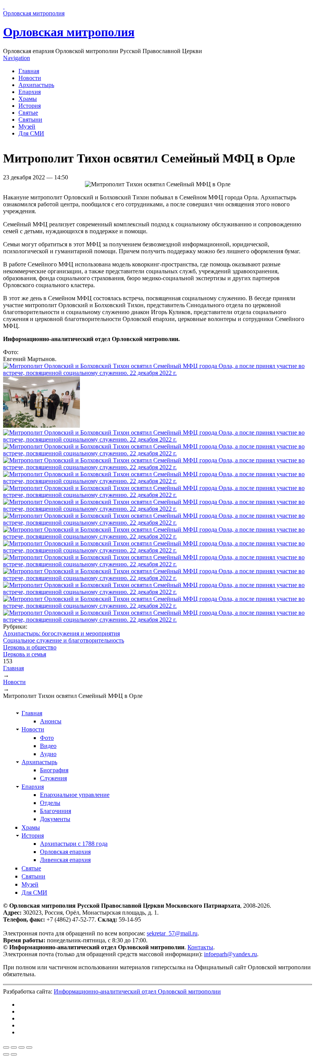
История (29, 105)
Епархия (29, 92)
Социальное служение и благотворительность (63, 640)
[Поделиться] (14, 1047)
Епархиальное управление (74, 794)
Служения (53, 778)
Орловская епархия (65, 851)
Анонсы (50, 721)
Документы (55, 819)
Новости (29, 78)
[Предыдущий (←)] (6, 1054)
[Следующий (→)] (14, 1054)
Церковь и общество (29, 647)
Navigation (16, 58)
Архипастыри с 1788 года (74, 843)
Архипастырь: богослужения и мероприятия (61, 633)
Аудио (48, 754)
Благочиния (55, 811)
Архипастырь (36, 85)
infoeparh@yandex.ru (230, 954)
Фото (47, 737)
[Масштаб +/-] (29, 1047)
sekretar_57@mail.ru (172, 933)
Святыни (30, 119)
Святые (28, 112)
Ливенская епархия (65, 860)
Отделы (50, 803)
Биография (54, 770)
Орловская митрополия (68, 32)
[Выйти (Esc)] (6, 1047)
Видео (48, 746)
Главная (28, 71)
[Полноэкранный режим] (21, 1047)
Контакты (200, 947)
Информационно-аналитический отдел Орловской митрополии (137, 991)
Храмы (27, 98)
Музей (26, 126)
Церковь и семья (24, 654)
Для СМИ (31, 133)
